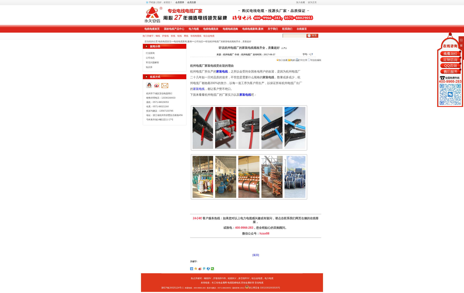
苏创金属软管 (247, 282)
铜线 (158, 36)
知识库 (149, 67)
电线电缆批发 (210, 28)
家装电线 (199, 88)
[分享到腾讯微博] (204, 268)
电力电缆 (194, 28)
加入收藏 (283, 60)
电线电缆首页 (152, 28)
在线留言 (302, 28)
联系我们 (287, 28)
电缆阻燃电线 (234, 282)
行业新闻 (150, 53)
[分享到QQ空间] (195, 268)
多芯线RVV (243, 278)
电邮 (293, 60)
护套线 (165, 36)
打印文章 (303, 60)
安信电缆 (259, 282)
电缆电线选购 (230, 28)
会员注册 (191, 2)
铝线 (179, 36)
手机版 (152, 2)
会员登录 (179, 2)
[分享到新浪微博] (200, 268)
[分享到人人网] (208, 268)
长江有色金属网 (219, 282)
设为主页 (312, 2)
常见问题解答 (152, 62)
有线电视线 (195, 36)
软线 (173, 36)
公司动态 (198, 41)
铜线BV (207, 278)
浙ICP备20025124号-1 (172, 287)
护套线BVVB (219, 278)
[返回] (255, 254)
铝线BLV (232, 278)
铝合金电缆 (209, 36)
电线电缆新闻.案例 (252, 28)
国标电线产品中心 (174, 28)
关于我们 (273, 28)
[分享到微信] (212, 268)
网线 (186, 36)
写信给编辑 (315, 60)
